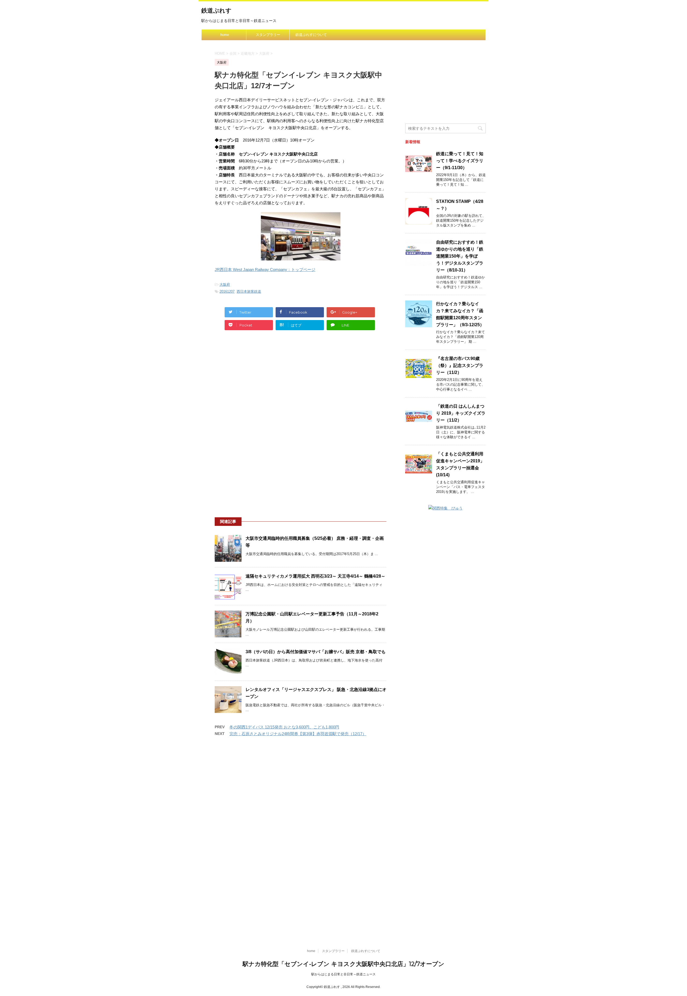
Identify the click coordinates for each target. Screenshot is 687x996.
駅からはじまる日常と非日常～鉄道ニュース (343, 974)
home (224, 35)
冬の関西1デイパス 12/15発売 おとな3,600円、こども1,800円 (284, 727)
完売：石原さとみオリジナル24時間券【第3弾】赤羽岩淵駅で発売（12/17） (297, 733)
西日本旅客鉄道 (249, 291)
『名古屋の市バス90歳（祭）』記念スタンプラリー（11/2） (459, 365)
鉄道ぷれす (216, 10)
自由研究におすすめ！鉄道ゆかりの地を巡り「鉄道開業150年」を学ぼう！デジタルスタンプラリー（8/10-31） (459, 256)
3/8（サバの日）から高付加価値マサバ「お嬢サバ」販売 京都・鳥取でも (316, 651)
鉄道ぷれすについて (311, 35)
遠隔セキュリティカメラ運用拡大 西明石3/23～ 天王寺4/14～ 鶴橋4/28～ (315, 576)
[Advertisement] (300, 385)
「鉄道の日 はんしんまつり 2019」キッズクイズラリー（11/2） (460, 413)
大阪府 (225, 285)
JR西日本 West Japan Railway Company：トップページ (265, 269)
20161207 (227, 291)
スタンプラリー (268, 35)
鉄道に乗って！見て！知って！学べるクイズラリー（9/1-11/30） (459, 160)
